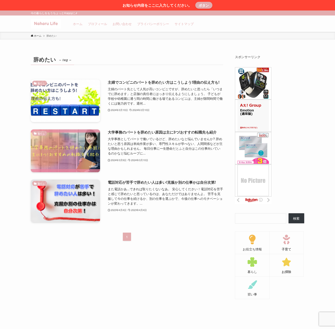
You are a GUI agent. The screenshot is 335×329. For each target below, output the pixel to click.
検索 (296, 218)
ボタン (204, 5)
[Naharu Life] (46, 23)
